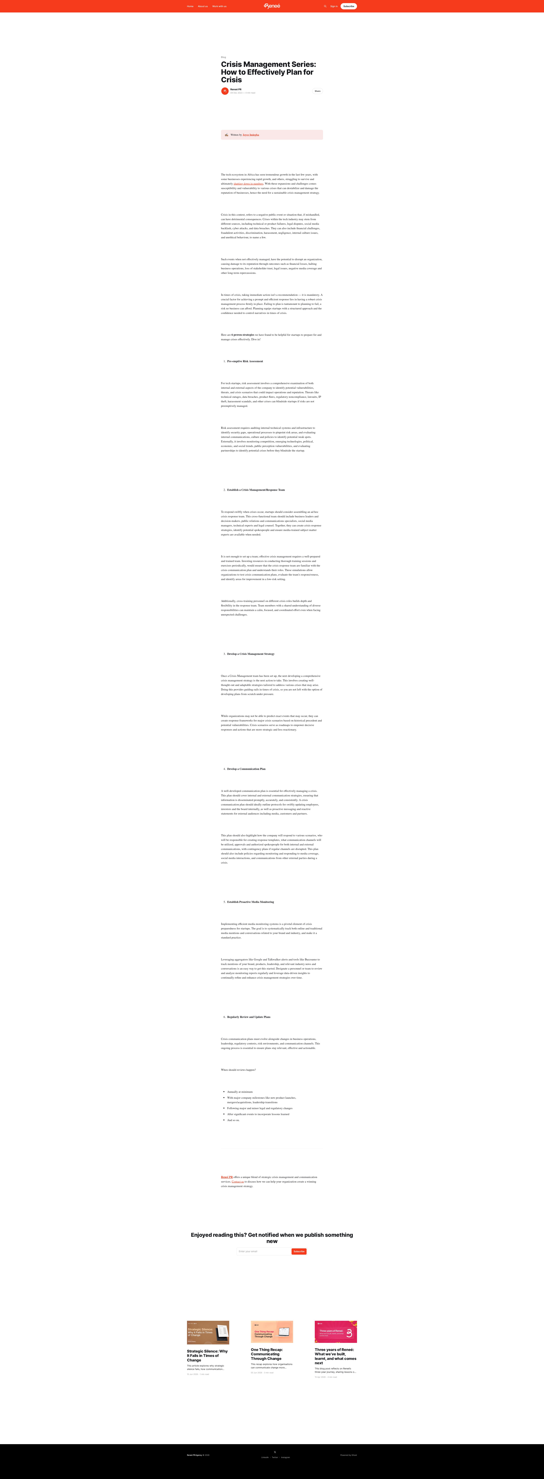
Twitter (275, 1457)
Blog (223, 57)
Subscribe (348, 6)
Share (317, 91)
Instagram (285, 1457)
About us (203, 6)
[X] (275, 1452)
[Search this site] (325, 6)
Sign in (334, 6)
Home (190, 6)
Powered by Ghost (348, 1455)
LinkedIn (265, 1457)
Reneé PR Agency (194, 1455)
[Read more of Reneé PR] (225, 91)
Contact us (238, 1181)
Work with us (219, 6)
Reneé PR (235, 89)
